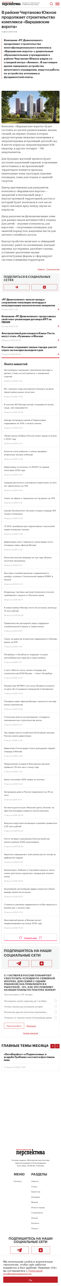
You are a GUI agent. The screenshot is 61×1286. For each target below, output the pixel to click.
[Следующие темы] (57, 1046)
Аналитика (35, 1191)
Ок (30, 1280)
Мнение (34, 1202)
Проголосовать (14, 1025)
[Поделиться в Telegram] (17, 287)
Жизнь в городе (38, 1207)
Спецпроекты (37, 1212)
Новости (41, 269)
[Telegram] (18, 963)
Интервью (35, 1196)
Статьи (34, 1186)
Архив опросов (30, 1033)
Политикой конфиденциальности (22, 1271)
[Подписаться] (44, 287)
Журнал (34, 1217)
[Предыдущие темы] (52, 1046)
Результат (31, 1025)
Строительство (53, 269)
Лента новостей (16, 364)
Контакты (18, 1181)
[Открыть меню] (57, 4)
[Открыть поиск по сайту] (51, 4)
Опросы (34, 1228)
